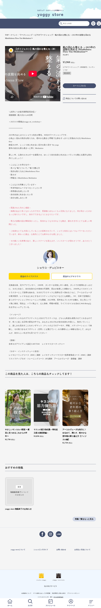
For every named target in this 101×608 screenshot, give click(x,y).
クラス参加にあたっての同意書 (41, 593)
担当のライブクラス (29, 276)
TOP (6, 35)
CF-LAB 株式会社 (58, 597)
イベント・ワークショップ (21, 35)
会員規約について (26, 593)
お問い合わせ (61, 550)
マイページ (71, 605)
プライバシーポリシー (73, 593)
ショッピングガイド (41, 550)
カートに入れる (79, 86)
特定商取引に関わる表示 (59, 593)
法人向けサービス (50, 586)
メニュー (91, 605)
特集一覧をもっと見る (84, 519)
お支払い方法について (82, 550)
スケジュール (50, 605)
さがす (30, 605)
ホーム (10, 605)
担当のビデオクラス (72, 276)
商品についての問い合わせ (76, 98)
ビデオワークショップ (43, 35)
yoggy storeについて (18, 550)
